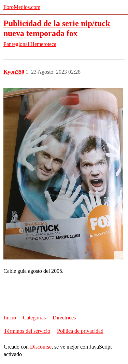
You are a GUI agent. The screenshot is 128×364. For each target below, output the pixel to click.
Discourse (41, 347)
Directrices (64, 317)
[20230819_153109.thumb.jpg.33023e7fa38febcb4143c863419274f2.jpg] (63, 173)
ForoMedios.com (21, 7)
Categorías (34, 317)
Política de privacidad (80, 331)
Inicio (10, 317)
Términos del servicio (27, 331)
